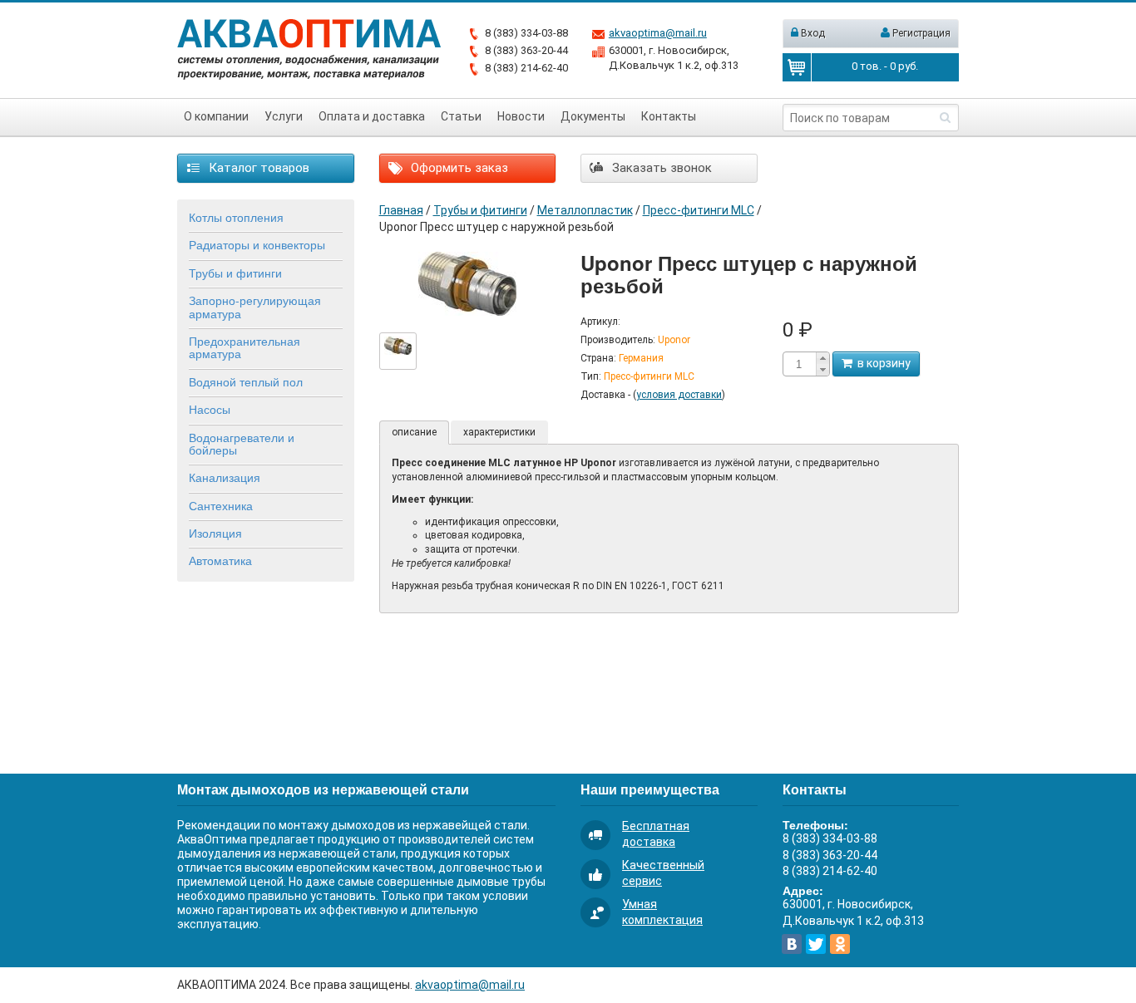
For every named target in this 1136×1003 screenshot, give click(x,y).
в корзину (881, 363)
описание (414, 432)
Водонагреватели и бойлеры (241, 443)
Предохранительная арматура (244, 346)
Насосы (209, 409)
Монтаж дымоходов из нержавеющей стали (323, 789)
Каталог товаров (257, 167)
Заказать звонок (660, 167)
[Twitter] (816, 944)
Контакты (668, 116)
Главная (401, 210)
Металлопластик (585, 210)
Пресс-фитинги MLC (698, 210)
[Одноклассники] (840, 944)
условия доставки (679, 395)
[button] (822, 358)
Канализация (224, 477)
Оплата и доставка (372, 116)
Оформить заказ (457, 167)
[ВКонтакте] (792, 944)
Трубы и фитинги (235, 272)
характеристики (499, 432)
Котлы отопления (236, 217)
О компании (216, 116)
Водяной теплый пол (246, 381)
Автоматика (220, 560)
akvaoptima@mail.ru (658, 33)
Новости (521, 116)
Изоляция (215, 532)
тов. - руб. (885, 66)
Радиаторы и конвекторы (257, 244)
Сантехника (221, 505)
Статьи (461, 116)
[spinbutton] (799, 364)
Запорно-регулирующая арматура (255, 306)
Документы (593, 116)
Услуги (283, 116)
